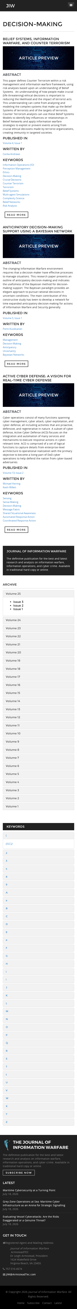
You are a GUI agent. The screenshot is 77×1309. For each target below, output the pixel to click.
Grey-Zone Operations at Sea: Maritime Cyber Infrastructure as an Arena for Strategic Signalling (34, 1203)
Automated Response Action (19, 517)
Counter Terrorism (13, 183)
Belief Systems (11, 190)
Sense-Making (10, 502)
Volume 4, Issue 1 (12, 143)
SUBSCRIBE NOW (19, 1172)
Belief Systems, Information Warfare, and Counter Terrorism (36, 41)
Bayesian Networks (13, 354)
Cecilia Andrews (11, 154)
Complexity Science (13, 198)
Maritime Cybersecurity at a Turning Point (29, 1190)
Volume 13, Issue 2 (13, 472)
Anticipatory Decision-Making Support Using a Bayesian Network (37, 229)
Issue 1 (18, 609)
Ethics (6, 172)
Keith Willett (9, 487)
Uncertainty (9, 351)
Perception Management (16, 168)
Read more (16, 214)
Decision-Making (12, 176)
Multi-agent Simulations (16, 194)
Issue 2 (18, 605)
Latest (58, 1303)
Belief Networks (11, 202)
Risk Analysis (10, 205)
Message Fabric (11, 509)
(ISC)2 (9, 843)
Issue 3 (18, 602)
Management (10, 339)
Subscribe (33, 1303)
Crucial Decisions (12, 179)
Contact (47, 1303)
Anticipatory (9, 347)
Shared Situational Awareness (19, 513)
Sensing (7, 498)
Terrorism (8, 187)
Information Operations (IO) (18, 164)
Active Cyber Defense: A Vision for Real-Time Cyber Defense (37, 378)
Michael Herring (11, 483)
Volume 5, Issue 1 (12, 318)
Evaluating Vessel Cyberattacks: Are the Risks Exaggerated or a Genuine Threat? (31, 1218)
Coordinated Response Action (19, 520)
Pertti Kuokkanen (12, 329)
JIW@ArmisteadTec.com (21, 1274)
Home (20, 1303)
